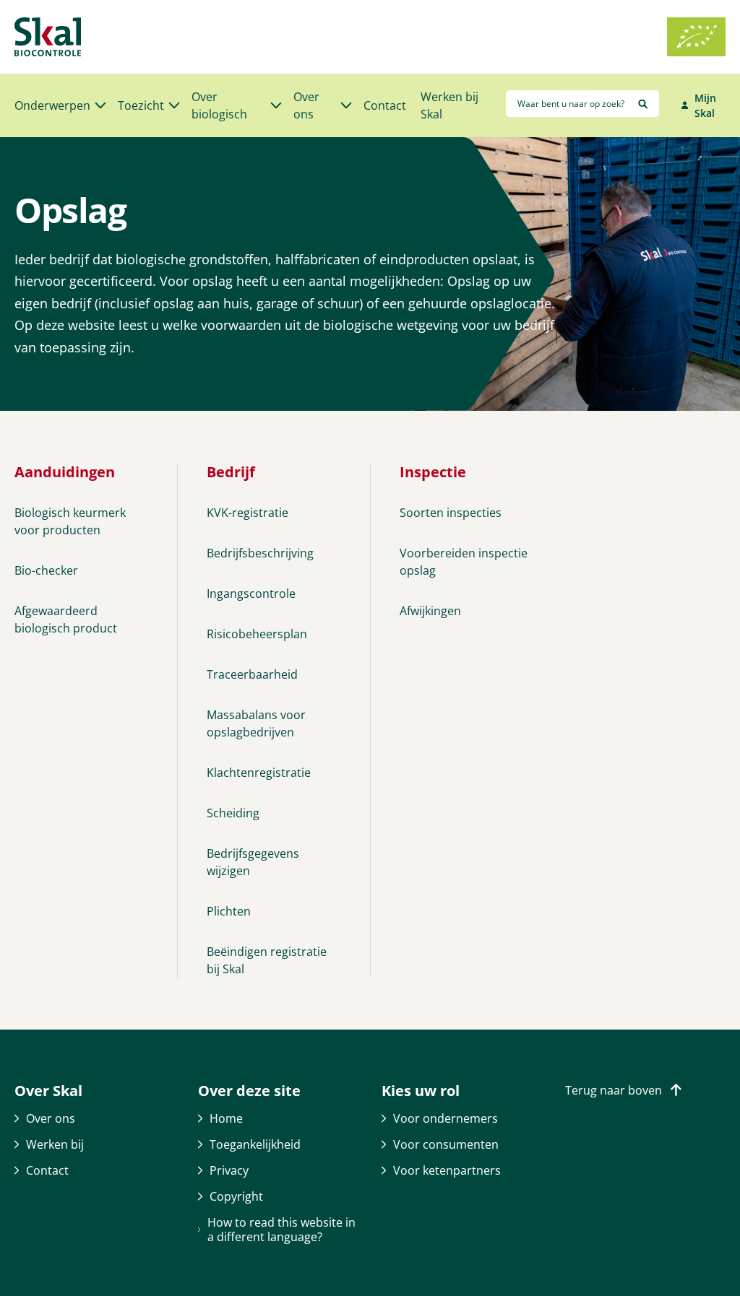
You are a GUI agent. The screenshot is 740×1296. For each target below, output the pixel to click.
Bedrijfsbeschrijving (260, 553)
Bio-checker (46, 570)
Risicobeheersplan (257, 634)
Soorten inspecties (451, 513)
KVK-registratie (247, 513)
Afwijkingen (430, 611)
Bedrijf (231, 472)
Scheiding (233, 813)
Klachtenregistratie (259, 772)
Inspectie (433, 472)
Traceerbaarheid (252, 674)
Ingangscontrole (251, 593)
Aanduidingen (64, 472)
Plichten (229, 911)
